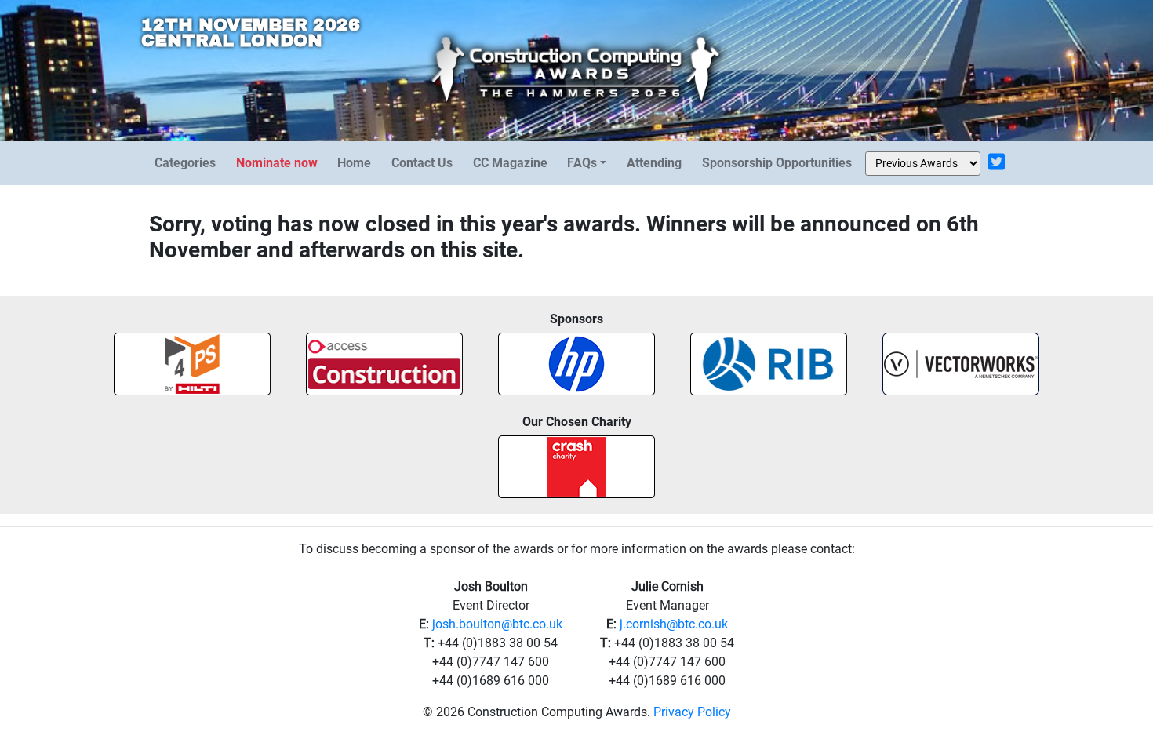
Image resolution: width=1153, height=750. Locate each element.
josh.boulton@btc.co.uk (497, 624)
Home (354, 162)
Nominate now (277, 162)
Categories (185, 162)
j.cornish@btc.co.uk (674, 624)
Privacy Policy (692, 711)
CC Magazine (510, 162)
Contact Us (422, 162)
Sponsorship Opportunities (777, 162)
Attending (654, 162)
